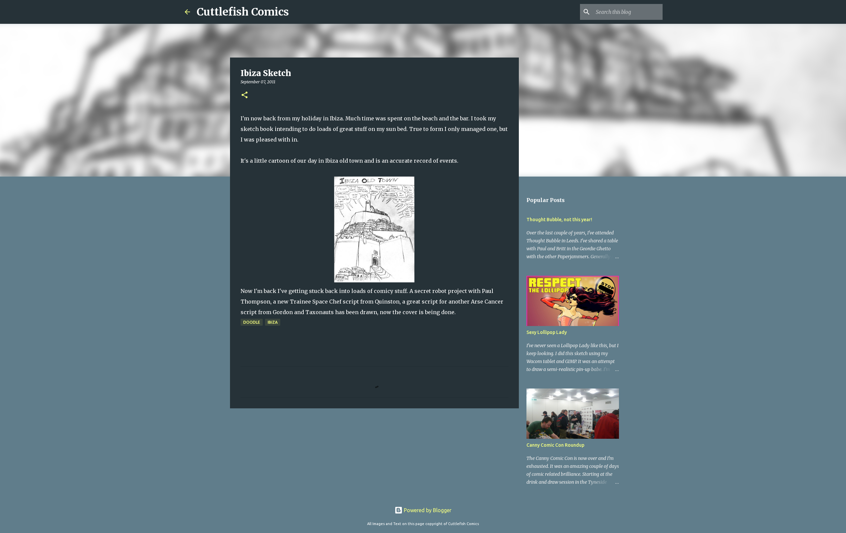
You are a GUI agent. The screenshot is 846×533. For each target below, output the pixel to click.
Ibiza (273, 322)
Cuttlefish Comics (243, 12)
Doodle (251, 322)
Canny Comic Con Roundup (555, 445)
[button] (245, 95)
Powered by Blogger (427, 510)
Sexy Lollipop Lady (546, 332)
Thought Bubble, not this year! (559, 219)
